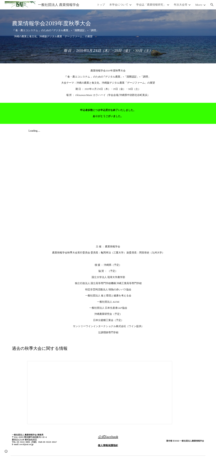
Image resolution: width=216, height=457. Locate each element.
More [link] (198, 4)
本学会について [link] (118, 4)
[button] (212, 5)
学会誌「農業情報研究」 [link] (151, 4)
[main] (108, 36)
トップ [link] (101, 4)
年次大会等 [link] (180, 4)
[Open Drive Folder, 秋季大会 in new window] (165, 365)
